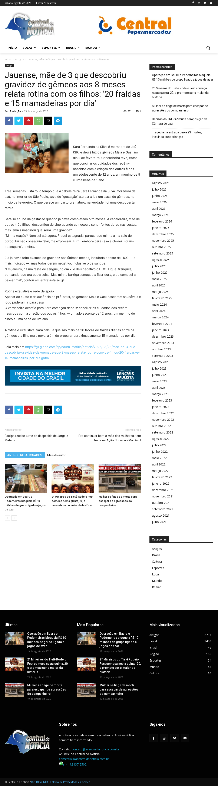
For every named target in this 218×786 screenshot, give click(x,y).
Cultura (157, 561)
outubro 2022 (161, 426)
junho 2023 (160, 375)
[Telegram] (58, 121)
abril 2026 (158, 209)
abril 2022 (158, 464)
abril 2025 (158, 285)
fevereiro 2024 (162, 324)
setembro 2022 (162, 432)
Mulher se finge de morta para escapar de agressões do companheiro (118, 501)
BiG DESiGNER (40, 782)
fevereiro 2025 (162, 298)
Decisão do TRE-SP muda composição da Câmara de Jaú (179, 121)
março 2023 (160, 394)
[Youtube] (210, 3)
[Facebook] (193, 3)
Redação (15, 111)
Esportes (158, 568)
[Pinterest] (28, 121)
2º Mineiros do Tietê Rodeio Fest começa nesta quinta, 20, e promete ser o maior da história (72, 501)
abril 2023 (158, 388)
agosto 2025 (160, 260)
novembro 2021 (163, 496)
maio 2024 (159, 304)
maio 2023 (159, 381)
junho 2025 (160, 272)
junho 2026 (160, 196)
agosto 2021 (160, 515)
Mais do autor (56, 455)
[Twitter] (204, 3)
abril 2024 (158, 311)
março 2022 (160, 471)
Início (8, 59)
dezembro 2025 (163, 234)
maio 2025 (159, 279)
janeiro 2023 (160, 407)
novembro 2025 (163, 240)
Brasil (156, 555)
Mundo (157, 581)
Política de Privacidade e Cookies (70, 782)
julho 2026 (159, 189)
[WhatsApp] (38, 121)
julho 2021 (159, 522)
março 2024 (160, 317)
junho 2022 (160, 451)
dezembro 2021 (163, 490)
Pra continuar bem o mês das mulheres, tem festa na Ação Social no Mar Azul (110, 438)
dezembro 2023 (163, 336)
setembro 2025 (162, 253)
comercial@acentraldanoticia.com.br (84, 759)
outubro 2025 (161, 247)
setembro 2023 (162, 356)
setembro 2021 (162, 509)
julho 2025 (159, 266)
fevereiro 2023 (162, 400)
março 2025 (160, 292)
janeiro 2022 (160, 483)
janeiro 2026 (160, 228)
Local (155, 574)
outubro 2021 (161, 503)
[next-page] (14, 518)
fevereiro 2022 (162, 477)
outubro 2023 (161, 349)
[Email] (48, 121)
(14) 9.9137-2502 (74, 764)
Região (157, 587)
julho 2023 (159, 368)
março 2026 (160, 215)
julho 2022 (159, 445)
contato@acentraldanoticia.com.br (95, 749)
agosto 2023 (160, 362)
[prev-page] (7, 518)
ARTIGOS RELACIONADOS (24, 455)
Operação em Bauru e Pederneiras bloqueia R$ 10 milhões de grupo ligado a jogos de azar (182, 77)
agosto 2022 (160, 439)
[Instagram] (199, 3)
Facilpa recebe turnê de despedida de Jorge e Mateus (36, 438)
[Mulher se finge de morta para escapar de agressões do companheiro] (120, 478)
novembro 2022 (163, 420)
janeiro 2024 (160, 330)
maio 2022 (159, 458)
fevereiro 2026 (162, 221)
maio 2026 (159, 202)
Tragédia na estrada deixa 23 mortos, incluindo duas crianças (177, 135)
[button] (208, 48)
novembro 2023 (163, 343)
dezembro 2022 (163, 413)
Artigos (19, 59)
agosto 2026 (160, 183)
